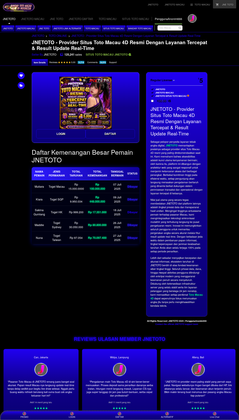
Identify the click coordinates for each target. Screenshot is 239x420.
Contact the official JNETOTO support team (176, 324)
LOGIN (61, 134)
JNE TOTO (44, 28)
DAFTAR (110, 134)
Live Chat (214, 417)
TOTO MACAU (92, 28)
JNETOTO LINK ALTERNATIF (67, 28)
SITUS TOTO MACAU (113, 28)
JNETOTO (8, 28)
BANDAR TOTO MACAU (139, 28)
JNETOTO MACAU (26, 28)
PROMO (24, 417)
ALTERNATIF (167, 417)
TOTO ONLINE (58, 36)
